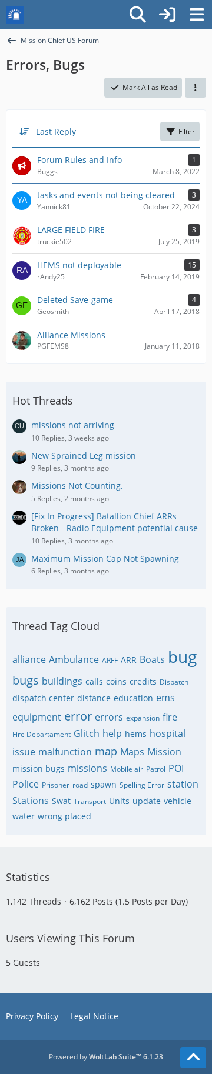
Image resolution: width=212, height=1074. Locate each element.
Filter (186, 131)
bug (182, 656)
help (112, 733)
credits (143, 681)
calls (94, 681)
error (78, 716)
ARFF (110, 660)
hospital (168, 733)
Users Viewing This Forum (70, 938)
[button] (195, 88)
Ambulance (74, 659)
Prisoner (55, 785)
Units (119, 800)
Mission (164, 751)
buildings (62, 681)
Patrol (155, 769)
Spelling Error (142, 785)
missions (87, 768)
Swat (61, 800)
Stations (30, 800)
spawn (104, 784)
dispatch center (43, 697)
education (133, 697)
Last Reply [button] (56, 131)
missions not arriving (72, 425)
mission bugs (38, 768)
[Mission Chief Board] (15, 14)
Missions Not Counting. (77, 485)
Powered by (106, 1057)
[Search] (138, 14)
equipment (36, 717)
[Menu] (196, 14)
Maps (132, 751)
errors (109, 717)
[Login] (167, 14)
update (146, 800)
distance (94, 697)
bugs (25, 680)
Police (25, 784)
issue (23, 751)
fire (170, 717)
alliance (29, 659)
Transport (90, 801)
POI (176, 768)
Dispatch (174, 682)
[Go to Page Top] (193, 1057)
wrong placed (64, 816)
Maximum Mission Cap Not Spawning (105, 558)
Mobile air (126, 769)
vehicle (177, 800)
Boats (152, 659)
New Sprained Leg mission (83, 455)
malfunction (65, 751)
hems (136, 733)
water (23, 816)
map (106, 751)
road (80, 785)
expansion (143, 718)
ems (165, 697)
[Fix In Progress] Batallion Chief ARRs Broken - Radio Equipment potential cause (114, 522)
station (182, 784)
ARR (129, 659)
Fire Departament (41, 734)
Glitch (87, 733)
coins (116, 681)
